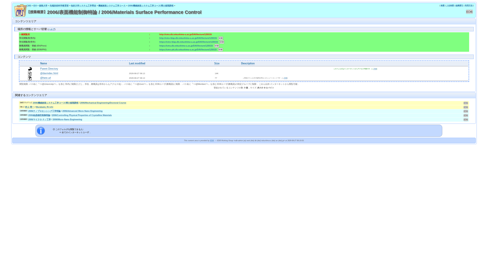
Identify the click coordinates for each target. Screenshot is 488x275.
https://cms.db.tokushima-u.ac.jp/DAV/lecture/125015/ (186, 45)
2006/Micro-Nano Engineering (67, 119)
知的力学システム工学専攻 (83, 5)
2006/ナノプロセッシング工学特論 (44, 111)
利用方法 (469, 5)
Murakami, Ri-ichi (44, 107)
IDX (35, 5)
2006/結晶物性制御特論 (39, 115)
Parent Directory (49, 68)
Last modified (137, 63)
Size (216, 63)
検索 (443, 5)
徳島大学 (43, 5)
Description (248, 63)
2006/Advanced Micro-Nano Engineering (82, 111)
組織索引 (459, 5)
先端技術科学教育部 (59, 5)
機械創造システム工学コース (112, 5)
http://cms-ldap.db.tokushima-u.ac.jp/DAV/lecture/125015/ (188, 38)
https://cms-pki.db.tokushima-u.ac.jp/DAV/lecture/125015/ (188, 49)
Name (43, 63)
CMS (28, 5)
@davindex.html (49, 73)
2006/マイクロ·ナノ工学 (39, 119)
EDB (212, 141)
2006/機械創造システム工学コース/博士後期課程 (150, 5)
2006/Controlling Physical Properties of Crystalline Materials (82, 115)
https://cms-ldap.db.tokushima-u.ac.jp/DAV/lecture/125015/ (188, 42)
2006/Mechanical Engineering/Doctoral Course (103, 103)
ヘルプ (51, 29)
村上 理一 (29, 107)
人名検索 (450, 5)
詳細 (375, 69)
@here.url (45, 78)
